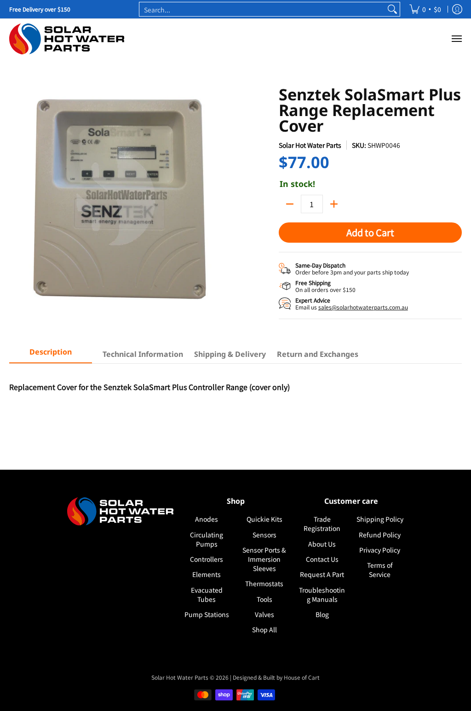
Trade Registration (322, 523)
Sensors (264, 534)
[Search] (392, 9)
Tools (264, 599)
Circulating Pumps (206, 539)
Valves (264, 614)
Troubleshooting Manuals (322, 594)
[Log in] (457, 9)
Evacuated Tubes (207, 594)
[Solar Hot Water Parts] (66, 39)
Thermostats (264, 583)
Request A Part (322, 574)
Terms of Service (380, 569)
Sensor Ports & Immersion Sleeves (264, 559)
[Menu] (456, 39)
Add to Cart (370, 232)
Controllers (206, 559)
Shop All (264, 629)
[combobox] (262, 9)
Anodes (206, 519)
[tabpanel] (235, 409)
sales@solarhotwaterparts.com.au (363, 307)
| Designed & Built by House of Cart (275, 677)
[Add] (334, 204)
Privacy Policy (379, 549)
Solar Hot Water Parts (310, 145)
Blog (322, 614)
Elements (206, 574)
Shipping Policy (379, 519)
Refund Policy (380, 534)
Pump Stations (206, 614)
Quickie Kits (264, 519)
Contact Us (322, 559)
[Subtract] (290, 204)
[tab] (50, 354)
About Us (322, 543)
